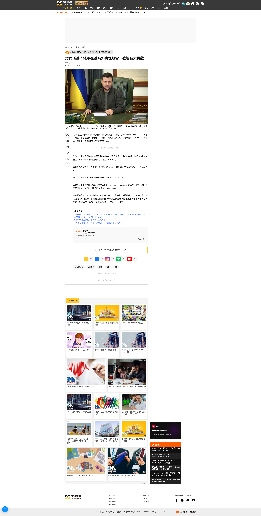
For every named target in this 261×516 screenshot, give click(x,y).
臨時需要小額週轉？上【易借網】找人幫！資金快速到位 (134, 413)
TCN (100, 12)
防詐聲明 (112, 495)
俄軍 (108, 267)
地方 (159, 8)
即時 (85, 8)
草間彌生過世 (68, 8)
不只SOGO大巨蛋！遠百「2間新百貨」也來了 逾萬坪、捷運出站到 (106, 440)
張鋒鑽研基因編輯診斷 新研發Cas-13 (80, 386)
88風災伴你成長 (79, 12)
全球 (117, 8)
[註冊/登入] (202, 3)
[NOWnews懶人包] (188, 3)
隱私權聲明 (112, 501)
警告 (100, 267)
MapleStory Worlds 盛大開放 (132, 323)
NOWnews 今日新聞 (72, 47)
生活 (131, 8)
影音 (146, 8)
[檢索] (197, 3)
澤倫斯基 (91, 267)
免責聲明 (112, 498)
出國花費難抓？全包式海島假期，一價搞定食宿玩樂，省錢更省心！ (78, 441)
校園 (166, 8)
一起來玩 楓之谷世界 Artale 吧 (78, 350)
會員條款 (146, 495)
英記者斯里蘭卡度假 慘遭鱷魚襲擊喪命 (106, 324)
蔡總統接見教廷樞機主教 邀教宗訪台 (121, 475)
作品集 (140, 239)
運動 (111, 8)
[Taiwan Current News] (183, 3)
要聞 (91, 8)
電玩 (137, 8)
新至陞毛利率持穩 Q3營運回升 (106, 350)
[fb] (165, 3)
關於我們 (146, 498)
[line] (174, 3)
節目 (153, 8)
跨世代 (92, 12)
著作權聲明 (112, 504)
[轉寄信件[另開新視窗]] (67, 147)
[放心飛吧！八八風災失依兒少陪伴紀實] (81, 3)
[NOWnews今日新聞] (64, 3)
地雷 (115, 267)
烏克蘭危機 (79, 267)
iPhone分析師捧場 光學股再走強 (79, 412)
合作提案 (146, 501)
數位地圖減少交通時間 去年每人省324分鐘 (133, 351)
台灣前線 (110, 12)
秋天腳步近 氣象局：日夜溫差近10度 (80, 475)
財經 (124, 8)
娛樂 (104, 8)
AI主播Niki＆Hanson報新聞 (137, 12)
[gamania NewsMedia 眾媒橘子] (185, 511)
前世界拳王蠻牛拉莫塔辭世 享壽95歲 (106, 413)
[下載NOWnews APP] (192, 3)
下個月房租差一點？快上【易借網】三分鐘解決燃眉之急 (127, 387)
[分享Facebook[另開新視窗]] (67, 135)
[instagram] (169, 3)
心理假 (120, 12)
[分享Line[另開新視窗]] (67, 141)
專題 (98, 8)
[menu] (59, 8)
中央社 (83, 47)
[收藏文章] (67, 164)
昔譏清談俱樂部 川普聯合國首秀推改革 (133, 440)
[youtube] (178, 3)
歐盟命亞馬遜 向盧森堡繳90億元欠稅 (79, 324)
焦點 (78, 8)
